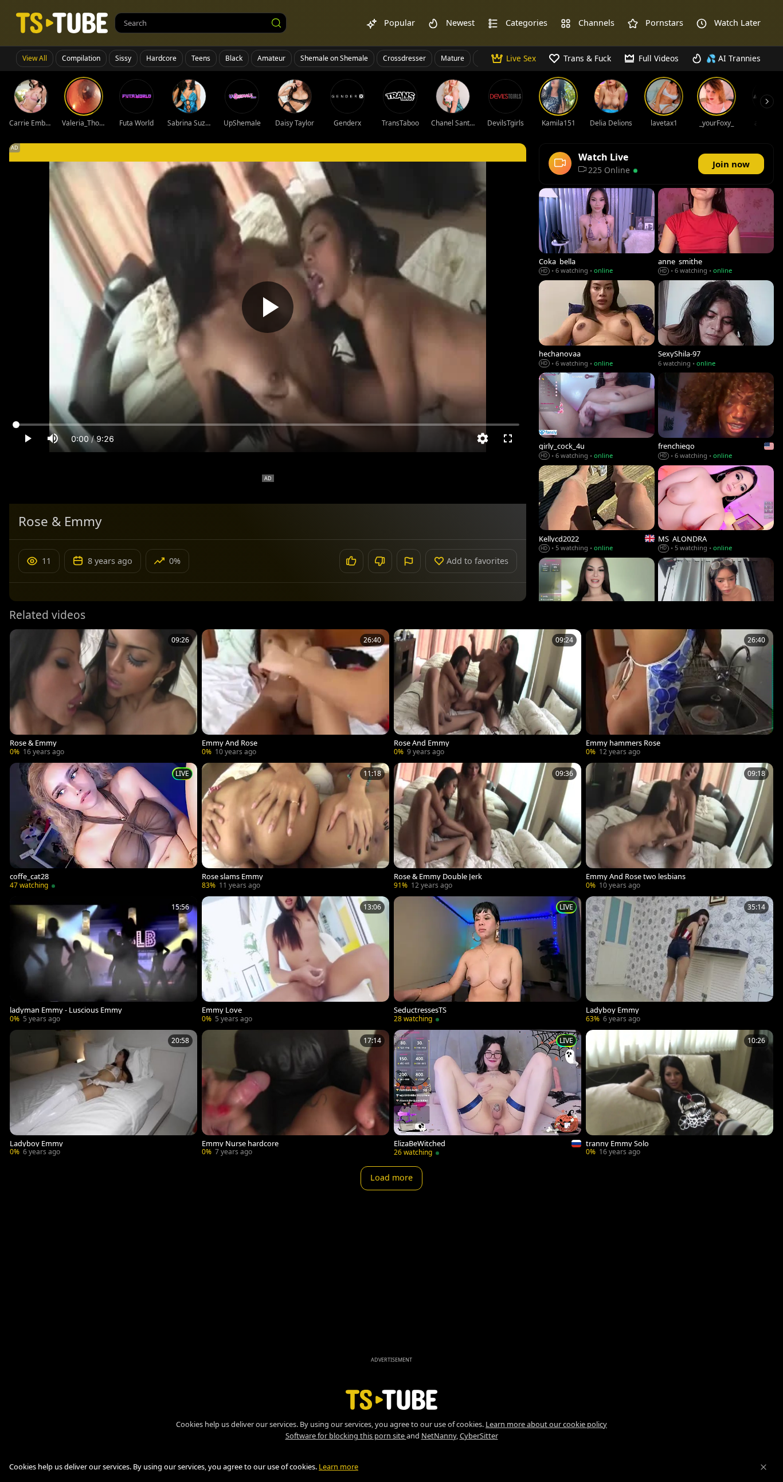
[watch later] (23, 643)
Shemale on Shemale (334, 58)
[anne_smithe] (716, 232)
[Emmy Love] (295, 960)
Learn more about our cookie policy (546, 1424)
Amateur (271, 58)
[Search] (276, 23)
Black (233, 58)
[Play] (267, 307)
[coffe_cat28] (103, 827)
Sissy (123, 58)
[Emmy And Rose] (295, 693)
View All (34, 58)
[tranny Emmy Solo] (679, 1094)
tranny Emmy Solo (617, 1143)
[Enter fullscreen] (507, 438)
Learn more (338, 1466)
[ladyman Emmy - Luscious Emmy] (103, 960)
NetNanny (438, 1435)
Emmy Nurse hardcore (240, 1143)
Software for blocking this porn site (345, 1435)
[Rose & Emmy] (103, 693)
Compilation (81, 58)
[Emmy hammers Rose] (679, 693)
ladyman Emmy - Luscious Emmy (66, 1010)
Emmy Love (222, 1010)
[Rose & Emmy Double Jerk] (487, 827)
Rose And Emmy (421, 743)
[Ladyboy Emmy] (679, 960)
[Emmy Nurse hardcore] (295, 1094)
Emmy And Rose (229, 743)
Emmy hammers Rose (623, 743)
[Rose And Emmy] (487, 693)
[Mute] (52, 438)
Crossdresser (404, 58)
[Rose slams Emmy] (295, 827)
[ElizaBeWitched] (487, 1094)
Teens (200, 58)
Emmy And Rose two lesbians (636, 876)
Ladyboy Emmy (612, 1010)
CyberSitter (479, 1435)
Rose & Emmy (33, 743)
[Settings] (482, 438)
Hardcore (161, 58)
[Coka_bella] (597, 232)
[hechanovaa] (597, 324)
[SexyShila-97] (716, 324)
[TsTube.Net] (62, 23)
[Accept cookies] (763, 1467)
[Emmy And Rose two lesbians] (679, 827)
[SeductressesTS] (487, 960)
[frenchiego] (716, 417)
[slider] (267, 425)
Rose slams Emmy (232, 876)
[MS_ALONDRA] (716, 509)
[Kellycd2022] (597, 509)
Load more (391, 1177)
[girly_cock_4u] (597, 417)
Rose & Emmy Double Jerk (438, 876)
